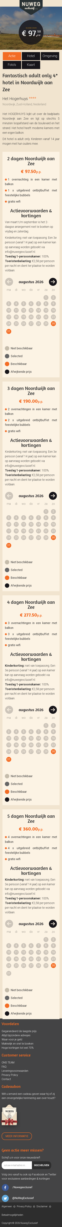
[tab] (11, 56)
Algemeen (7, 1206)
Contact (6, 1079)
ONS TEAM (8, 1062)
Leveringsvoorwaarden (15, 1070)
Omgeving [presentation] (50, 56)
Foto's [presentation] (12, 65)
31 (8, 331)
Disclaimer (42, 1206)
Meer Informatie (16, 1136)
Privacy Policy (10, 1075)
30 (53, 323)
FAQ (4, 1066)
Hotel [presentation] (31, 56)
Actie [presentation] (12, 56)
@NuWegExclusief (23, 1198)
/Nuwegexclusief (22, 1187)
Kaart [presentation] (31, 65)
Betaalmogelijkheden (12, 1215)
